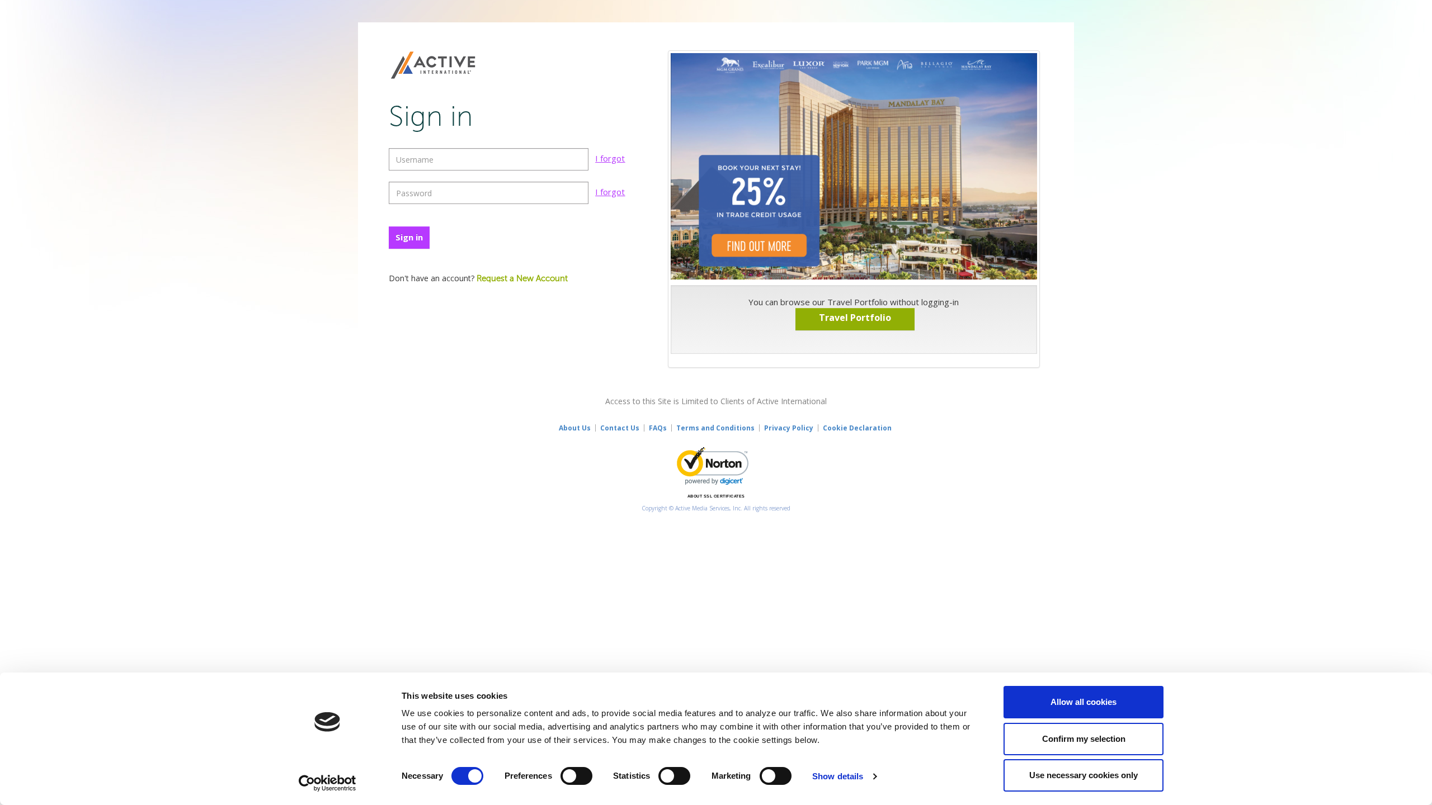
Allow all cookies (1084, 702)
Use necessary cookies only (1083, 775)
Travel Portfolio (855, 317)
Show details (837, 776)
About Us (575, 428)
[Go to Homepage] (433, 66)
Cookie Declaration (857, 428)
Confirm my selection (1083, 739)
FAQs (658, 428)
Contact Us (619, 428)
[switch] (576, 776)
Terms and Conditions (715, 428)
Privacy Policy (788, 428)
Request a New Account (522, 278)
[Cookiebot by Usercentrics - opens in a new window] (327, 783)
